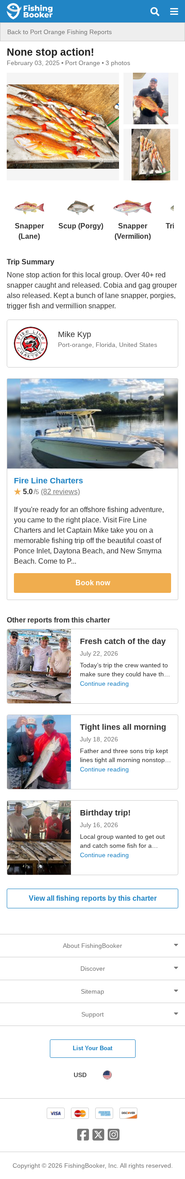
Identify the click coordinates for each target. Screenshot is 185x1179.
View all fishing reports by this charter (93, 898)
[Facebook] (83, 1138)
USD (80, 1074)
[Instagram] (113, 1138)
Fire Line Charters (48, 480)
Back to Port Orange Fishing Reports (59, 31)
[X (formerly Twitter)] (98, 1138)
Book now (92, 583)
